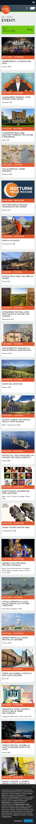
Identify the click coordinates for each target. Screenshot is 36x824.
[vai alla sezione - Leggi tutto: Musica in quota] (18, 232)
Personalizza (18, 821)
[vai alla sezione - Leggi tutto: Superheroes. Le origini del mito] (18, 53)
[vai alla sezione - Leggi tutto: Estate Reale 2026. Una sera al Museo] (18, 268)
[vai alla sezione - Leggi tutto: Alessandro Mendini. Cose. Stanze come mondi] (18, 89)
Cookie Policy (7, 816)
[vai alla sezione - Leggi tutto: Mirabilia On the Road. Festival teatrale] (18, 556)
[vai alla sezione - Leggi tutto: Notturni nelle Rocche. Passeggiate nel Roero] (18, 197)
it (30, 8)
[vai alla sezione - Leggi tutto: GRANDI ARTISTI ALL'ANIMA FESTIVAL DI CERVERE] (18, 629)
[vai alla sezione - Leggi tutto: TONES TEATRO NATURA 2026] (18, 519)
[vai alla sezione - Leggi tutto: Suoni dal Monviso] (18, 376)
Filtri (31, 30)
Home (3, 17)
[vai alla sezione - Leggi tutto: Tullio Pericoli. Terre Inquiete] (18, 161)
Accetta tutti (28, 821)
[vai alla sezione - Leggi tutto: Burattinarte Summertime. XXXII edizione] (18, 483)
